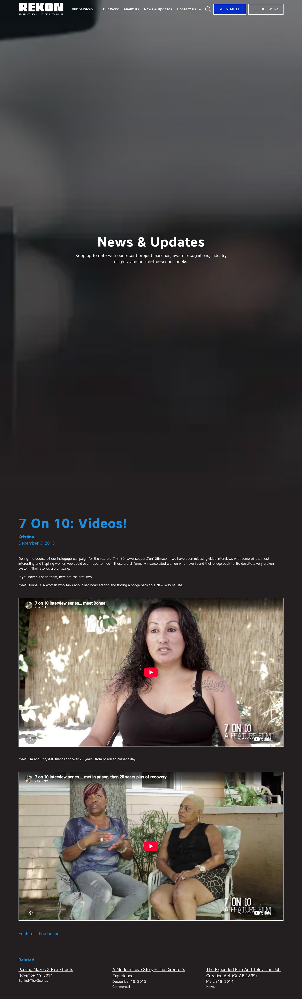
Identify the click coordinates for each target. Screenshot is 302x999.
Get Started (230, 9)
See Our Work (266, 9)
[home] (41, 9)
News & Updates (158, 9)
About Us (131, 9)
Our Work (111, 9)
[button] (84, 9)
